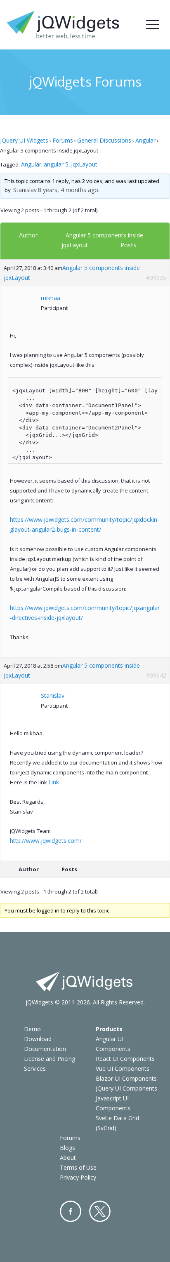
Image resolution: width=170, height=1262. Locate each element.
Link (53, 782)
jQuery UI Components (126, 1088)
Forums (62, 140)
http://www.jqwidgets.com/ (46, 840)
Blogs (67, 1148)
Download (38, 1039)
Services (35, 1068)
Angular (145, 140)
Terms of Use (78, 1167)
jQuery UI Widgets (24, 140)
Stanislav (25, 190)
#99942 (156, 675)
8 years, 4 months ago (68, 190)
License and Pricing (49, 1059)
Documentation (45, 1049)
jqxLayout (84, 164)
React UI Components (125, 1059)
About (68, 1157)
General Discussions (104, 140)
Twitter (100, 1211)
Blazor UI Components (126, 1078)
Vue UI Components (122, 1068)
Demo (32, 1029)
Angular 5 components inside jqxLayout (72, 272)
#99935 (156, 277)
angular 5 (56, 164)
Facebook (70, 1211)
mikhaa (50, 298)
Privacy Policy (78, 1177)
